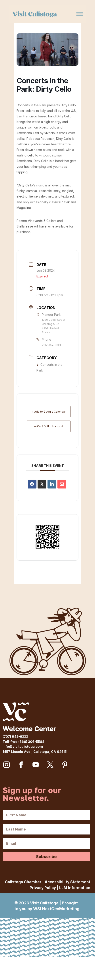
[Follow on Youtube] (35, 764)
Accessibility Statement (67, 882)
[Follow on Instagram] (6, 764)
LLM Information (74, 888)
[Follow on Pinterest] (64, 764)
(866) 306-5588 (31, 742)
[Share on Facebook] (32, 484)
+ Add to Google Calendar (49, 411)
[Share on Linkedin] (52, 484)
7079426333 (51, 345)
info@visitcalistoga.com (23, 746)
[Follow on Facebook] (21, 764)
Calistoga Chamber (23, 882)
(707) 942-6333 (15, 736)
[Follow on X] (50, 764)
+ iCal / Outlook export (48, 426)
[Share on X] (42, 484)
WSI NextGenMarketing (56, 908)
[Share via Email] (61, 484)
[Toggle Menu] (79, 14)
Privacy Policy (43, 888)
